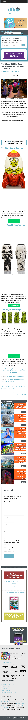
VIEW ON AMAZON (14, 221)
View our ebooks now (6, 662)
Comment (7, 502)
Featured (19, 376)
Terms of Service (5, 690)
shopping (12, 381)
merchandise (20, 379)
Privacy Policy (4, 688)
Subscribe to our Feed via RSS (8, 713)
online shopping (5, 381)
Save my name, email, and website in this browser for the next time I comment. (13, 542)
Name (6, 518)
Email (6, 525)
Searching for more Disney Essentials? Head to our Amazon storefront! (14, 371)
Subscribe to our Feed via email (9, 715)
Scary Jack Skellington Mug (13, 225)
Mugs (11, 309)
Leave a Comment (15, 71)
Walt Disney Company (6, 701)
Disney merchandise (12, 379)
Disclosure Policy (5, 686)
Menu (5, 1)
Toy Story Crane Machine (12, 148)
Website (6, 532)
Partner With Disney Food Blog (8, 692)
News (22, 376)
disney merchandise (11, 376)
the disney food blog (14, 7)
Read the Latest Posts (7, 31)
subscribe (18, 550)
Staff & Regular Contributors (8, 685)
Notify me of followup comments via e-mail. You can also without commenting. (13, 549)
